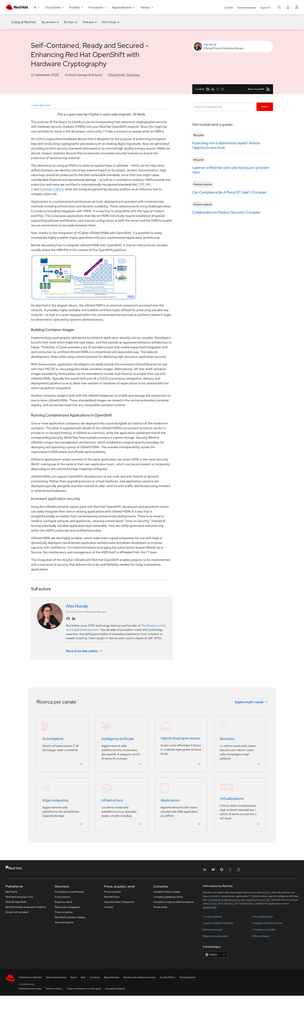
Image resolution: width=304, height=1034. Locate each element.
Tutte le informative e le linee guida (84, 988)
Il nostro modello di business (218, 923)
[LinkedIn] (205, 871)
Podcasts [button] (88, 22)
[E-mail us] (222, 89)
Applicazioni (170, 800)
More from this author (82, 651)
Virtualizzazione (232, 798)
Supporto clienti (63, 901)
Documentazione (246, 7)
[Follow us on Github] (68, 618)
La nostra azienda (212, 916)
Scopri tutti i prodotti (17, 912)
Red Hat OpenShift (16, 901)
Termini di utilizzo (54, 988)
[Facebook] (222, 871)
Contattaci (94, 977)
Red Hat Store (112, 896)
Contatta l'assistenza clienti (168, 896)
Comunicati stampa (262, 916)
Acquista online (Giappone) (119, 901)
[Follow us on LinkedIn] (74, 618)
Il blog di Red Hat (23, 22)
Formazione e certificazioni (69, 891)
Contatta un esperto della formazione (173, 901)
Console (228, 7)
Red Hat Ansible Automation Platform (26, 907)
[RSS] (268, 89)
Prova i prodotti (112, 891)
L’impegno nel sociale (263, 929)
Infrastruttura (112, 800)
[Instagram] (238, 871)
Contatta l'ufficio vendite (166, 891)
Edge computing (55, 800)
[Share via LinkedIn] (213, 89)
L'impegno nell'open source (267, 923)
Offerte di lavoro (261, 936)
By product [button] (49, 22)
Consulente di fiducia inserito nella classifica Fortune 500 (239, 899)
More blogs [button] (109, 22)
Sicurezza (133, 75)
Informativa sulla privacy (30, 988)
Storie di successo (212, 929)
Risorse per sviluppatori (67, 907)
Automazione (52, 738)
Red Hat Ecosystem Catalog (70, 917)
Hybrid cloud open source (180, 738)
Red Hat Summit (187, 977)
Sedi (83, 977)
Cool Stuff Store (167, 977)
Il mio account (62, 896)
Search (264, 106)
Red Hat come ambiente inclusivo (139, 977)
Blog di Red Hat (111, 977)
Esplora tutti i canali (249, 702)
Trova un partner (64, 912)
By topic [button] (69, 22)
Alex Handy (210, 44)
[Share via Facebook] (208, 89)
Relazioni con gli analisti (215, 936)
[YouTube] (213, 871)
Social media (160, 907)
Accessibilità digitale (115, 988)
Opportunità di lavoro (56, 977)
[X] (230, 871)
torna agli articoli (42, 105)
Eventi (74, 977)
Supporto (265, 7)
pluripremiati (209, 907)
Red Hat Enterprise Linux (19, 896)
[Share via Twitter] (218, 89)
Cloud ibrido (116, 75)
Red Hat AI (11, 891)
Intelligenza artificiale (118, 738)
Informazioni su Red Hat (30, 977)
